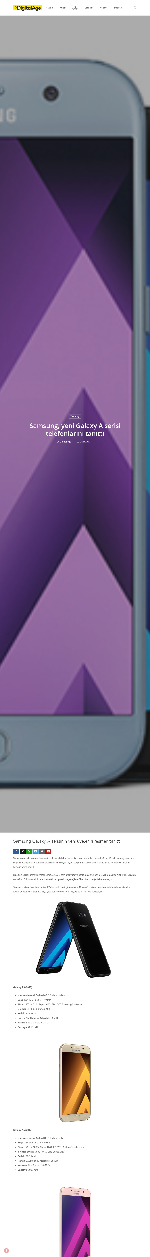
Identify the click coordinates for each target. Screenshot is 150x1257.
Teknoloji (75, 416)
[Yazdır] (42, 851)
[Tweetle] (23, 851)
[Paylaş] (16, 851)
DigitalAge (65, 441)
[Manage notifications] (6, 1250)
